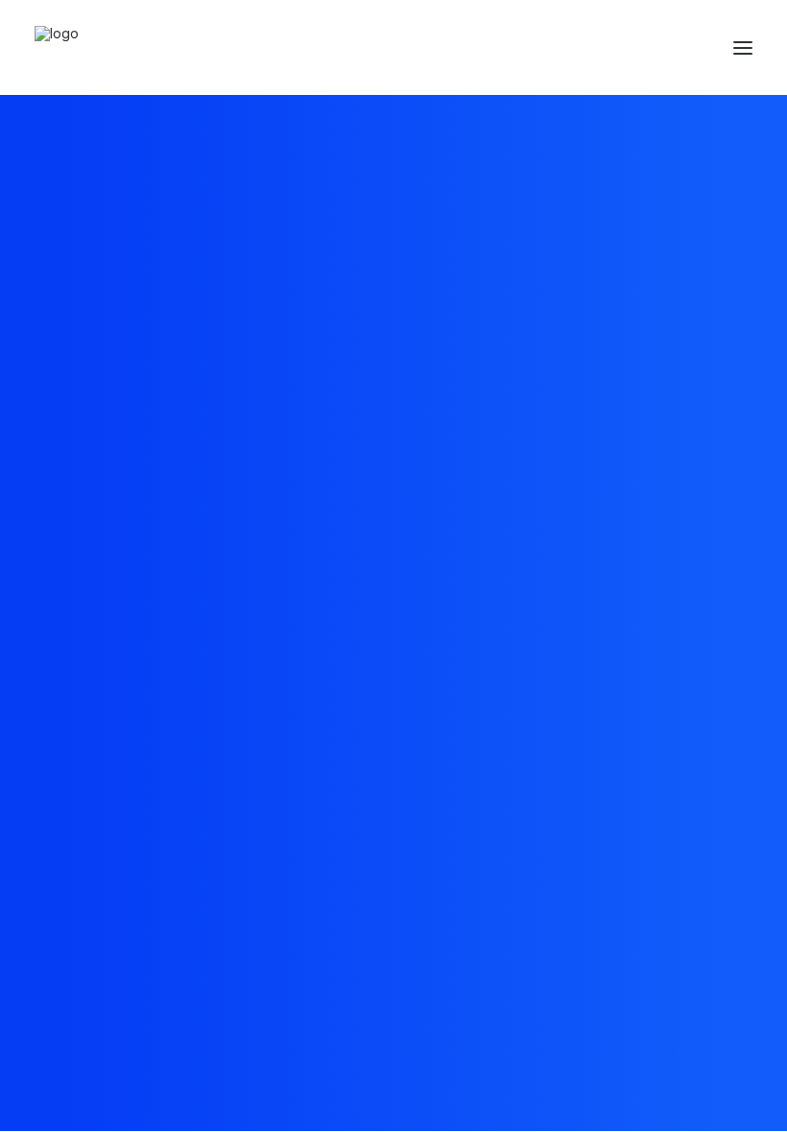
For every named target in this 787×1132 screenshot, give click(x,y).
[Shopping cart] (686, 48)
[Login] (655, 48)
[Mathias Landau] (57, 47)
